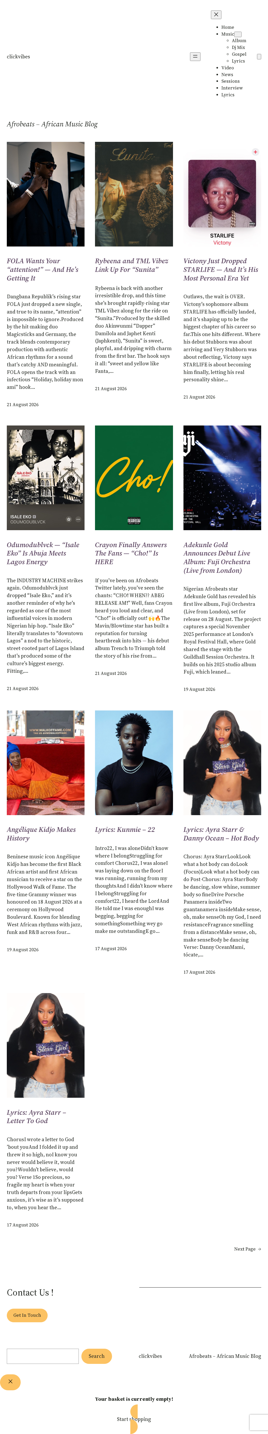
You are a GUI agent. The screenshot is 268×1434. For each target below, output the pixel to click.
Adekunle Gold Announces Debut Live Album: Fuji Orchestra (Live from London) (216, 558)
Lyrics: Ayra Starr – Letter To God (36, 1116)
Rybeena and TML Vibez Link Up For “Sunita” (131, 265)
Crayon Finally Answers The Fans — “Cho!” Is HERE (131, 553)
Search (97, 1356)
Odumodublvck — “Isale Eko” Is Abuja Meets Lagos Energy (43, 553)
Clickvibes (18, 56)
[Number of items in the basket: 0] (259, 56)
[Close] (10, 1382)
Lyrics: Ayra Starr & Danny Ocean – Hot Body (221, 833)
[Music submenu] (238, 34)
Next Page (247, 1249)
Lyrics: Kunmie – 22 (125, 829)
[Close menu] (216, 14)
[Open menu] (195, 56)
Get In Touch (27, 1315)
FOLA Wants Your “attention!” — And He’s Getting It (42, 269)
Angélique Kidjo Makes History (41, 833)
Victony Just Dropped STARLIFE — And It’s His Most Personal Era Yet (220, 269)
